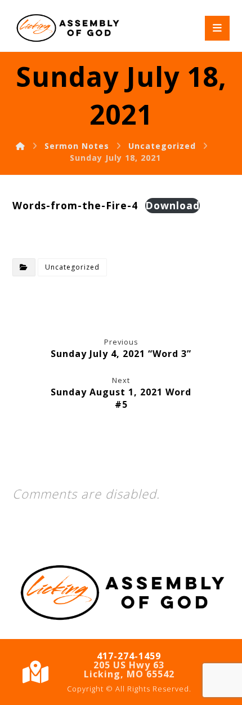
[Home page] (20, 145)
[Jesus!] (67, 28)
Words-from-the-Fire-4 (75, 205)
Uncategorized (72, 267)
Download (172, 205)
